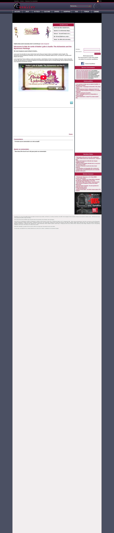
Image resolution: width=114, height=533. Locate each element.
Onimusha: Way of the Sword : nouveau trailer (87, 182)
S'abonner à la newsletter (31, 1)
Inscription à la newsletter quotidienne (88, 59)
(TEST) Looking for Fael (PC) (83, 93)
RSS (100, 1)
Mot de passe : (79, 51)
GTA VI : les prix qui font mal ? (83, 70)
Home (71, 134)
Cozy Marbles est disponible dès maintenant (87, 168)
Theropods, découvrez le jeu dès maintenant (87, 157)
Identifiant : (78, 49)
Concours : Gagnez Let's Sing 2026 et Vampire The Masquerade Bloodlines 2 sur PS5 (88, 180)
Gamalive (16, 1)
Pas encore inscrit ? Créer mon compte (88, 57)
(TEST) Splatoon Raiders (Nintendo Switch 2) (87, 89)
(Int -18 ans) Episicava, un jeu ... (62, 36)
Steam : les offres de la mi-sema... (62, 39)
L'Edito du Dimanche (81, 188)
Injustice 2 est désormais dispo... (62, 30)
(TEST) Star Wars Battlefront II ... (62, 27)
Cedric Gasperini (44, 43)
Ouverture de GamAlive (82, 72)
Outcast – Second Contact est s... (62, 33)
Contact (22, 1)
